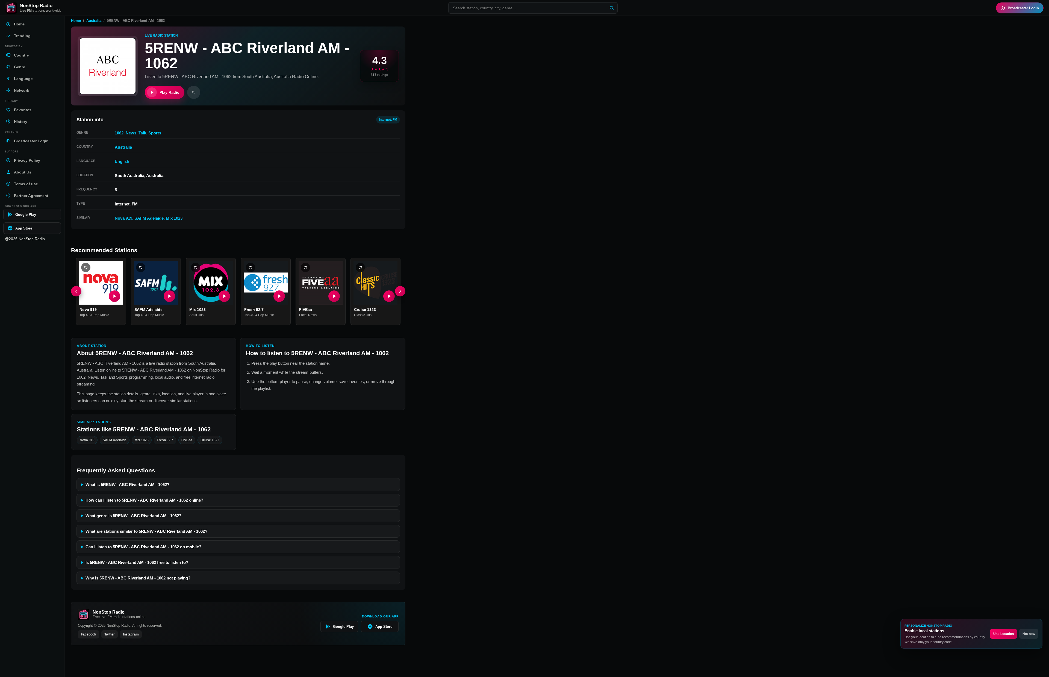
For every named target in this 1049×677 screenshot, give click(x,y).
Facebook (88, 634)
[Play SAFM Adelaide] (169, 296)
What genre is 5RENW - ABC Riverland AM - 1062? (133, 515)
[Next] (400, 291)
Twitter (109, 634)
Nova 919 (123, 218)
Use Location (1003, 634)
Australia (93, 21)
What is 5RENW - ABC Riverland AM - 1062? (127, 484)
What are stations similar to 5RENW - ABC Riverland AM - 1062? (146, 531)
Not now (1029, 634)
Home (76, 21)
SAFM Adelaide (149, 218)
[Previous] (76, 291)
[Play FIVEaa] (334, 296)
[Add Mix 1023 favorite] (195, 267)
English (122, 161)
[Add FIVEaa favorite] (305, 267)
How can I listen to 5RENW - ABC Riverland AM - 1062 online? (144, 500)
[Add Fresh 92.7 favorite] (250, 267)
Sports (154, 133)
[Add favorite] (193, 92)
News (131, 133)
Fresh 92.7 (254, 309)
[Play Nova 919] (114, 296)
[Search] (611, 8)
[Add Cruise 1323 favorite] (360, 267)
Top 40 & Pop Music (94, 315)
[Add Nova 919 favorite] (85, 267)
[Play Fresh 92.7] (279, 296)
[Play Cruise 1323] (389, 296)
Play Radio (169, 92)
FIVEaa (305, 309)
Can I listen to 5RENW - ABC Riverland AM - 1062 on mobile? (143, 546)
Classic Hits (363, 315)
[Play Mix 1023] (224, 296)
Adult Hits (196, 315)
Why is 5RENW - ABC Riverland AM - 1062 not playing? (138, 578)
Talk (142, 133)
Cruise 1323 (365, 309)
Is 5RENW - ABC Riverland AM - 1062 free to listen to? (137, 562)
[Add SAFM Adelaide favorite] (140, 267)
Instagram (131, 634)
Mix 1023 (174, 218)
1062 (119, 133)
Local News (308, 315)
